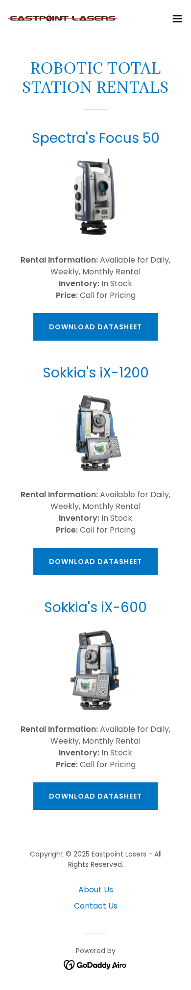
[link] (63, 18)
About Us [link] (95, 889)
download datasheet (95, 327)
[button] (177, 18)
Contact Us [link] (96, 905)
